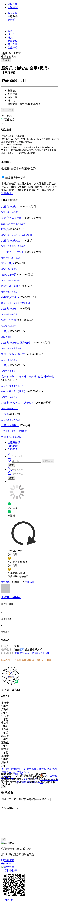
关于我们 (6, 769)
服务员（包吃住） (11, 240)
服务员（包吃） (10, 206)
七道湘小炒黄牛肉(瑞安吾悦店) (31, 653)
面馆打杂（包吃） (11, 286)
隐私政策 (47, 769)
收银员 (5, 229)
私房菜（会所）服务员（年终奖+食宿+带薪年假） (29, 376)
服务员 (5, 331)
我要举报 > (7, 193)
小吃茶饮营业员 (10, 297)
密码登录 (13, 445)
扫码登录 (13, 449)
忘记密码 (6, 582)
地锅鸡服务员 (8, 274)
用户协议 (14, 772)
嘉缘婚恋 (13, 7)
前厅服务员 (7, 263)
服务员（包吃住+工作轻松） (17, 342)
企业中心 (13, 47)
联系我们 (16, 769)
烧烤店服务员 (8, 320)
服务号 (13, 13)
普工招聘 (13, 44)
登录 (10, 19)
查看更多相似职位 (11, 436)
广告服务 (26, 769)
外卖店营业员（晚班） (13, 391)
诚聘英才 (36, 769)
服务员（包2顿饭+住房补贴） (17, 402)
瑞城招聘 (13, 4)
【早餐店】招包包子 (12, 252)
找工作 (11, 34)
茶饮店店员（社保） (12, 217)
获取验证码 (48, 461)
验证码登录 (14, 442)
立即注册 (30, 582)
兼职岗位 (13, 41)
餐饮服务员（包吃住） (13, 354)
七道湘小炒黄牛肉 (11, 597)
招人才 (11, 37)
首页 (10, 31)
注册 (15, 19)
